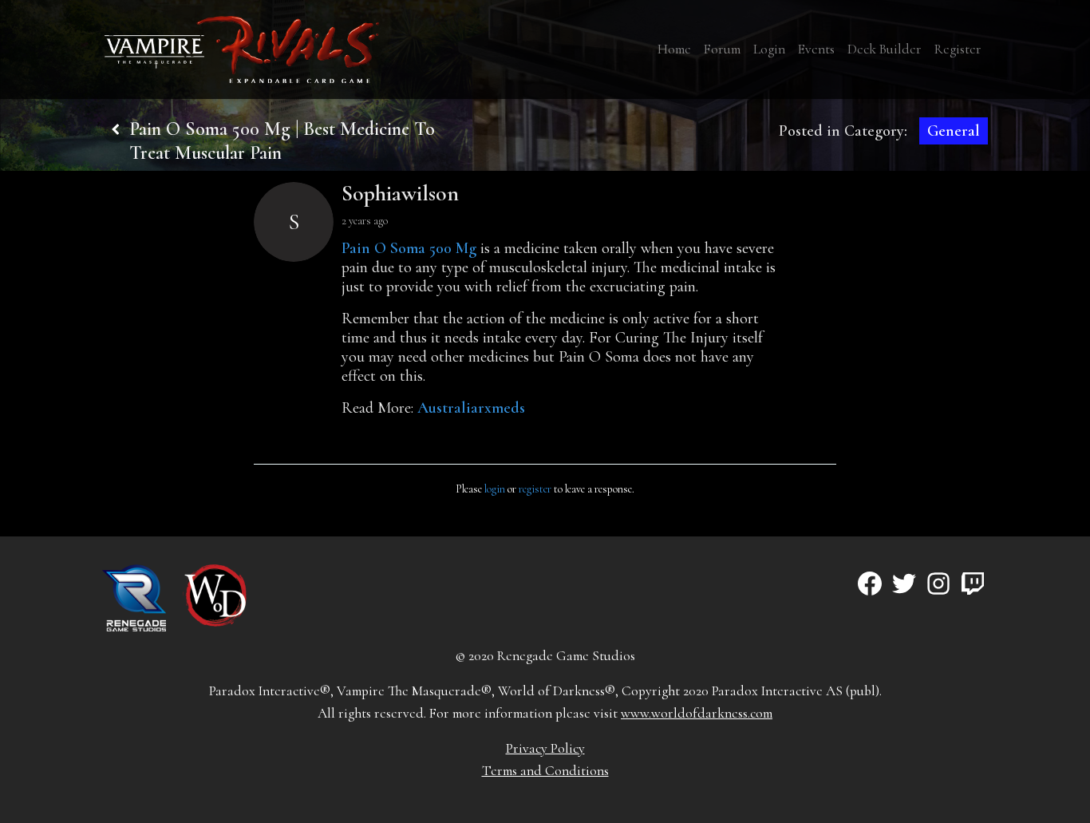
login (494, 489)
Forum (722, 49)
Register (957, 49)
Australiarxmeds (471, 407)
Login (769, 49)
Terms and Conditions (545, 770)
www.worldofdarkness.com (696, 713)
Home (674, 49)
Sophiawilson (400, 193)
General (953, 130)
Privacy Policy (545, 748)
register (535, 489)
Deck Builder (884, 49)
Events (816, 49)
